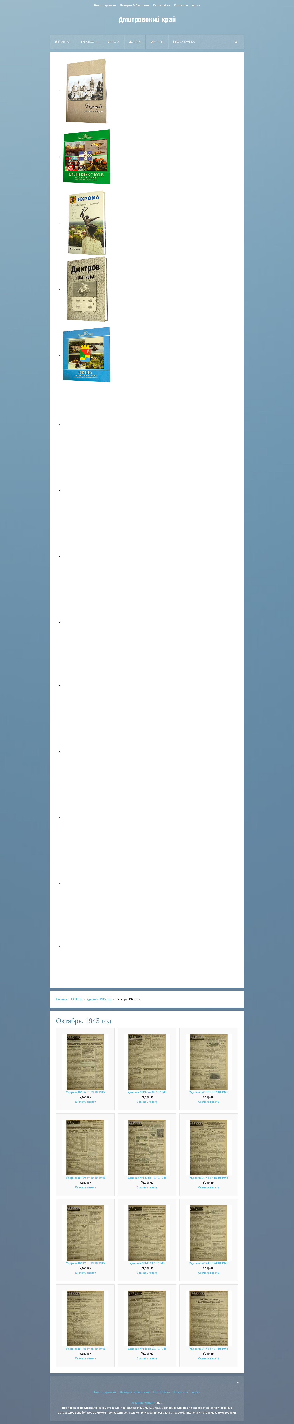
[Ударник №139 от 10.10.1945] (85, 1147)
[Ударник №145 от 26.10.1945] (85, 1318)
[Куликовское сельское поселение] (87, 156)
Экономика (186, 41)
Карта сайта (161, 5)
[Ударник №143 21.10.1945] (147, 1232)
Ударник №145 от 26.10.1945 (85, 1348)
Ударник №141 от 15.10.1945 (208, 1177)
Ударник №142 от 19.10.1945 (85, 1263)
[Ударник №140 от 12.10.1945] (147, 1147)
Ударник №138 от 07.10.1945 (208, 1092)
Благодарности (105, 5)
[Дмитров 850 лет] (87, 817)
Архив (196, 5)
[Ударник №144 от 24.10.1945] (209, 1232)
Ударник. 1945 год (98, 999)
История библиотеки (134, 5)
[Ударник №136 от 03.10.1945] (85, 1061)
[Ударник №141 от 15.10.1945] (209, 1147)
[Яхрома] (87, 222)
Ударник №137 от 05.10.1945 (147, 1092)
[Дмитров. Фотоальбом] (87, 883)
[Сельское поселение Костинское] (87, 556)
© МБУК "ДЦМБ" (143, 1403)
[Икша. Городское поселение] (87, 355)
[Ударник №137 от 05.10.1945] (147, 1061)
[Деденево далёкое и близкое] (87, 90)
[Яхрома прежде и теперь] (87, 751)
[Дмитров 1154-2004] (87, 289)
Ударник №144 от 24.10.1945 (208, 1263)
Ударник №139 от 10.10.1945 (85, 1177)
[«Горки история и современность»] (87, 946)
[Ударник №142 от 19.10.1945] (85, 1232)
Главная (64, 41)
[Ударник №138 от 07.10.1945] (209, 1061)
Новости (91, 41)
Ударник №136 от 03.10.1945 (85, 1092)
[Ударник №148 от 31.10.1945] (209, 1318)
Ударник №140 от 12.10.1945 (147, 1177)
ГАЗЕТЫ (76, 999)
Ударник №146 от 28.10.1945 (147, 1348)
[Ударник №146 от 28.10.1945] (147, 1318)
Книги (158, 41)
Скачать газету (85, 1101)
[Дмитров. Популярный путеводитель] (87, 424)
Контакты (181, 5)
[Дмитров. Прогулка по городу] (87, 490)
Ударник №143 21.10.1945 (147, 1263)
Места (114, 41)
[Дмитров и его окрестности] (87, 622)
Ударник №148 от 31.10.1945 (208, 1348)
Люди (136, 41)
